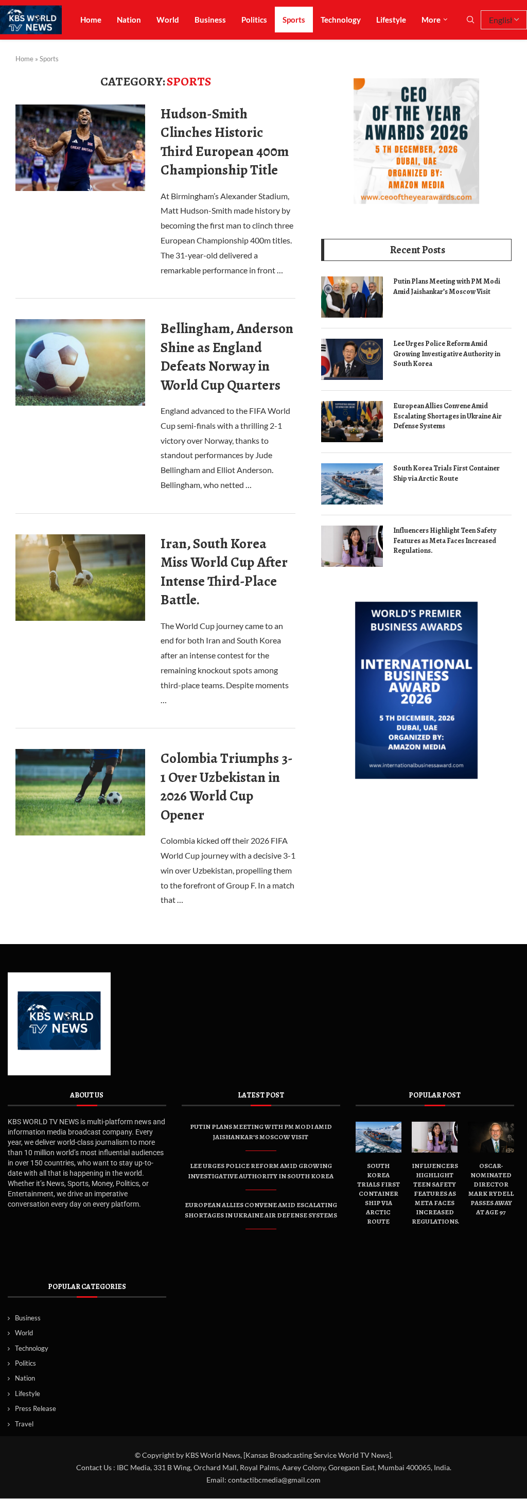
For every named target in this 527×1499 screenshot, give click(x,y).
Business (210, 19)
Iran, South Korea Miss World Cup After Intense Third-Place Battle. (224, 571)
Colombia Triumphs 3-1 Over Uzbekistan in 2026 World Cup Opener (227, 786)
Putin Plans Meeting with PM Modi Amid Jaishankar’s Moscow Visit (446, 286)
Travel (24, 1424)
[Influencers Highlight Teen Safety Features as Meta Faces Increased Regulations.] (352, 546)
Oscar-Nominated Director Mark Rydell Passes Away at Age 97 (491, 1188)
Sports (294, 19)
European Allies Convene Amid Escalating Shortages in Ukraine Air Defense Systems (447, 416)
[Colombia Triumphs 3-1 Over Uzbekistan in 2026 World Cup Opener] (80, 792)
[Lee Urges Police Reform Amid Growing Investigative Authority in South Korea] (352, 359)
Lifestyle (391, 19)
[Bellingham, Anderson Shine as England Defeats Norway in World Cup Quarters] (80, 362)
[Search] (470, 20)
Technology (341, 19)
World (167, 19)
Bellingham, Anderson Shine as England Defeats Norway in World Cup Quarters (227, 356)
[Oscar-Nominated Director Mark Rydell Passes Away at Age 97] (491, 1137)
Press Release (35, 1408)
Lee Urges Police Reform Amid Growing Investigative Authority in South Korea (446, 354)
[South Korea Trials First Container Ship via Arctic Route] (352, 483)
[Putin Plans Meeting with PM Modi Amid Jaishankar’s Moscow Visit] (352, 297)
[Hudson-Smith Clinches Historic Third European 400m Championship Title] (80, 147)
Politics (254, 19)
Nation (129, 19)
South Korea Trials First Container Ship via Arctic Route (446, 473)
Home (90, 19)
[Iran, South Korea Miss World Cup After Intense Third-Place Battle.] (80, 577)
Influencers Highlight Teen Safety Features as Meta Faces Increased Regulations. (445, 540)
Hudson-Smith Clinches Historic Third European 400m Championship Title (225, 141)
